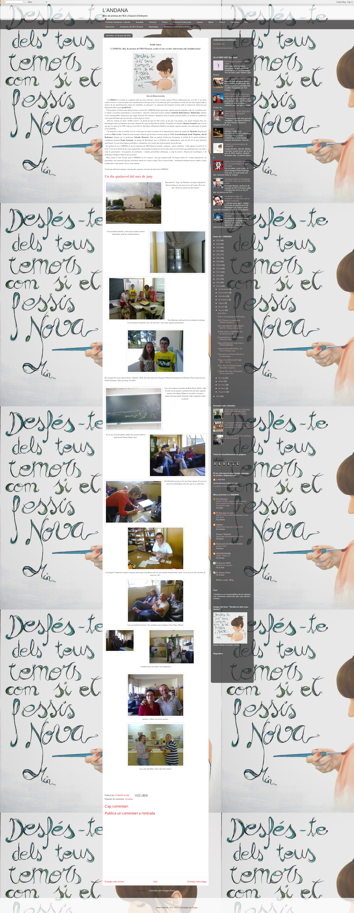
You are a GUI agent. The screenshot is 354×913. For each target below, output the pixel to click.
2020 (218, 261)
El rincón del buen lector (223, 48)
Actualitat (139, 22)
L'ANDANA (115, 10)
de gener (222, 392)
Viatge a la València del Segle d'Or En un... (230, 361)
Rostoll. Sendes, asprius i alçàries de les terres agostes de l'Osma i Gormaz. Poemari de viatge (231, 503)
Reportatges (153, 27)
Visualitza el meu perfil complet (225, 486)
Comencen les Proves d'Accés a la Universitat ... (231, 355)
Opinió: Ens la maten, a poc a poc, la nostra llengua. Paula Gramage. (236, 164)
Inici (156, 881)
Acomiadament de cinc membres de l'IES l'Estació (238, 437)
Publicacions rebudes (224, 565)
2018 (218, 269)
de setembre (223, 300)
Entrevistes (109, 27)
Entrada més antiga (196, 881)
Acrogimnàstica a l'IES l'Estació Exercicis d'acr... (230, 338)
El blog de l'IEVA (223, 563)
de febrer (222, 388)
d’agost (221, 303)
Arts (246, 22)
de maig (221, 378)
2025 (218, 244)
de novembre (223, 293)
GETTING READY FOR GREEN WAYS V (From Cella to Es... (231, 327)
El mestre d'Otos (223, 573)
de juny (221, 310)
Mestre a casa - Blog (224, 580)
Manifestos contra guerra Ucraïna (177, 27)
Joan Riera (222, 313)
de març (221, 385)
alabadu (219, 525)
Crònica (222, 22)
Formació (152, 22)
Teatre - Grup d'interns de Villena (238, 79)
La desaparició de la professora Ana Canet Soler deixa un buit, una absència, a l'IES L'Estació (237, 425)
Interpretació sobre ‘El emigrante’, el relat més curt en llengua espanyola (237, 198)
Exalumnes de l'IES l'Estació (131, 27)
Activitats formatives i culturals (117, 22)
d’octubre (222, 296)
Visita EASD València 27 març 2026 (229, 527)
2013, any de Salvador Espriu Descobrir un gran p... (229, 367)
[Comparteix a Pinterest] (146, 795)
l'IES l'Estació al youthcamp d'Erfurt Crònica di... (229, 321)
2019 (218, 265)
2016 (218, 276)
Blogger (194, 907)
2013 (218, 286)
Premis (165, 22)
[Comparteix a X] (141, 795)
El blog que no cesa (224, 513)
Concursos (235, 22)
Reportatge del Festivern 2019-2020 (229, 537)
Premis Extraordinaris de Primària (231, 317)
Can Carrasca (221, 499)
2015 (218, 279)
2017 (218, 272)
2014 (218, 282)
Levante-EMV (221, 546)
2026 (218, 240)
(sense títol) (229, 129)
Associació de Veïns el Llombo (229, 544)
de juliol (221, 307)
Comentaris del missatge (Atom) (162, 891)
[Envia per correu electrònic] (136, 795)
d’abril (221, 381)
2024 (218, 247)
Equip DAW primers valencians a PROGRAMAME (231, 344)
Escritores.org (218, 44)
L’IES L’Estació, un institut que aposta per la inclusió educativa (237, 95)
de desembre (223, 289)
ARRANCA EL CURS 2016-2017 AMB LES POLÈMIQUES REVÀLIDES (237, 113)
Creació (200, 22)
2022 (218, 255)
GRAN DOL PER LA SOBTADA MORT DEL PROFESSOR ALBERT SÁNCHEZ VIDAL (237, 412)
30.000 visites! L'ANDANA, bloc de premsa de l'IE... (230, 333)
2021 (218, 258)
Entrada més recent (114, 881)
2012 (218, 396)
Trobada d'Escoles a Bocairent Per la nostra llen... (230, 372)
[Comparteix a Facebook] (144, 795)
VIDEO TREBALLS (223, 556)
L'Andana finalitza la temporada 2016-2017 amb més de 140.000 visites (237, 181)
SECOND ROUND (223, 553)
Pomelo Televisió (223, 534)
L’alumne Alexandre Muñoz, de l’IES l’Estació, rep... (230, 350)
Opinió (210, 22)
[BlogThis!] (138, 795)
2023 (218, 251)
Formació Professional (182, 22)
